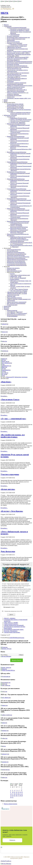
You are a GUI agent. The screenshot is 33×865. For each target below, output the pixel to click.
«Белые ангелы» (8, 489)
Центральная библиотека (14, 249)
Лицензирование (15, 34)
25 (14, 795)
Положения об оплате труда (14, 88)
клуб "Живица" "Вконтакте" (15, 312)
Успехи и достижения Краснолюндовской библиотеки (19, 226)
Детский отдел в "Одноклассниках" (20, 121)
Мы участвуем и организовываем (16, 303)
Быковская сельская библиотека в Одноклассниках (19, 144)
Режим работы (8, 628)
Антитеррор (10, 81)
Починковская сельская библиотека (17, 198)
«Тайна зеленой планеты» (11, 624)
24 (12, 795)
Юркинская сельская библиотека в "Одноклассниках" (19, 216)
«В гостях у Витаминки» (10, 631)
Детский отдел (11, 116)
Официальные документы (14, 47)
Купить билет (16, 660)
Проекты (6, 309)
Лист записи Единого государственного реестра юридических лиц (18, 73)
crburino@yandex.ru (6, 861)
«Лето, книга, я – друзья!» (11, 622)
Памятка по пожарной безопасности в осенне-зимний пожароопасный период (19, 86)
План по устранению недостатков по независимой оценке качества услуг (20, 113)
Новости (6, 24)
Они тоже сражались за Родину (18, 290)
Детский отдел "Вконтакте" (17, 122)
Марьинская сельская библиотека (16, 123)
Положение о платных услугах (18, 44)
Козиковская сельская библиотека (16, 172)
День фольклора (8, 551)
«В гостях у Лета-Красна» (12, 511)
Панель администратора (10, 803)
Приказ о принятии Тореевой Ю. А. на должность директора (17, 93)
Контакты (6, 307)
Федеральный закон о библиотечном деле (18, 37)
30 (11, 797)
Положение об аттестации (14, 95)
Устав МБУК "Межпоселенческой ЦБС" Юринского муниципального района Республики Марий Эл (18, 59)
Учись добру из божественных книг (20, 275)
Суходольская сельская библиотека (16, 188)
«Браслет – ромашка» (9, 618)
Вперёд (18, 637)
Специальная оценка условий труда (17, 46)
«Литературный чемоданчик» (12, 632)
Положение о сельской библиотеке (19, 29)
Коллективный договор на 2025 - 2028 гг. (18, 53)
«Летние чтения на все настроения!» (14, 625)
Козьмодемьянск (14, 279)
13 (18, 792)
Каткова (12, 273)
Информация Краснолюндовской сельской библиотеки (19, 223)
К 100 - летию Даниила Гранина (19, 289)
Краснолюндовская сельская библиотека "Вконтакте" (18, 232)
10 (15, 637)
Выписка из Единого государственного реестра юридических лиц (18, 67)
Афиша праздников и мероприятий (16, 302)
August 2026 (16, 784)
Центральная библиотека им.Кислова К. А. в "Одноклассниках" (21, 243)
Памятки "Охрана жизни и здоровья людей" (19, 51)
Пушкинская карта (12, 304)
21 (20, 794)
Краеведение (7, 306)
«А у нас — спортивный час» (13, 419)
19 (16, 794)
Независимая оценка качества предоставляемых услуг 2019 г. (15, 107)
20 (18, 794)
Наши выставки (11, 269)
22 (22, 794)
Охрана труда (10, 97)
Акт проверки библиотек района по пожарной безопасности (17, 79)
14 (20, 792)
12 (16, 792)
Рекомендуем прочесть (13, 268)
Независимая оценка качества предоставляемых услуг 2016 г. (15, 104)
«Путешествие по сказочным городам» (14, 626)
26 (16, 795)
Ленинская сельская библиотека (16, 179)
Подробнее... (4, 396)
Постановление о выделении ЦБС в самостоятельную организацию (17, 90)
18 (14, 794)
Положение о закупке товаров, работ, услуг (19, 98)
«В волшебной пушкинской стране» (14, 629)
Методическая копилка (13, 41)
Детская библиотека (12, 251)
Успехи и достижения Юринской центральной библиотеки (19, 240)
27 (18, 795)
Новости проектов (12, 310)
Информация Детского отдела (18, 118)
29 (22, 795)
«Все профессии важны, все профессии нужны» (13, 436)
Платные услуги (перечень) (14, 43)
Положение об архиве (13, 64)
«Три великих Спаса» (10, 399)
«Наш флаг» (6, 382)
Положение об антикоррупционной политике (19, 61)
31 (12, 797)
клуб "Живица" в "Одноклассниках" (17, 313)
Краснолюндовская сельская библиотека (18, 221)
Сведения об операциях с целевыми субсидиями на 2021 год (17, 76)
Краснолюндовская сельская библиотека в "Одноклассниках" (19, 229)
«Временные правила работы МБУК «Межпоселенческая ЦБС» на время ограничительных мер (17, 293)
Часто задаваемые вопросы (14, 297)
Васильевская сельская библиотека (16, 152)
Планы (6, 99)
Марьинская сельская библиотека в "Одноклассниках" (19, 131)
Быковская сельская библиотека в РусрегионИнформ (16, 315)
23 (11, 795)
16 (11, 794)
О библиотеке (7, 26)
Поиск (2, 654)
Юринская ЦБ (10, 377)
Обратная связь (11, 296)
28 (20, 795)
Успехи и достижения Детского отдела (20, 119)
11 (14, 792)
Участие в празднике (10, 474)
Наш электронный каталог (14, 271)
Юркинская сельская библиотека (16, 208)
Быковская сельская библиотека (15, 136)
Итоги (5, 101)
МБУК (4, 12)
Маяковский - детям (15, 276)
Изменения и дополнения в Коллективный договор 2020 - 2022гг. (19, 55)
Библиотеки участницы (10, 115)
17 (12, 794)
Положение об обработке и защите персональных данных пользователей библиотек (20, 32)
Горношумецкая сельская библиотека (17, 162)
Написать (12, 840)
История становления (13, 36)
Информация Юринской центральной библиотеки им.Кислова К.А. (20, 237)
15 (22, 792)
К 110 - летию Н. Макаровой (18, 278)
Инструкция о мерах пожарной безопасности (19, 63)
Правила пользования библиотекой (16, 27)
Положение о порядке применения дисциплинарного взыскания (16, 83)
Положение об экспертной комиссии (17, 65)
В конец (22, 637)
